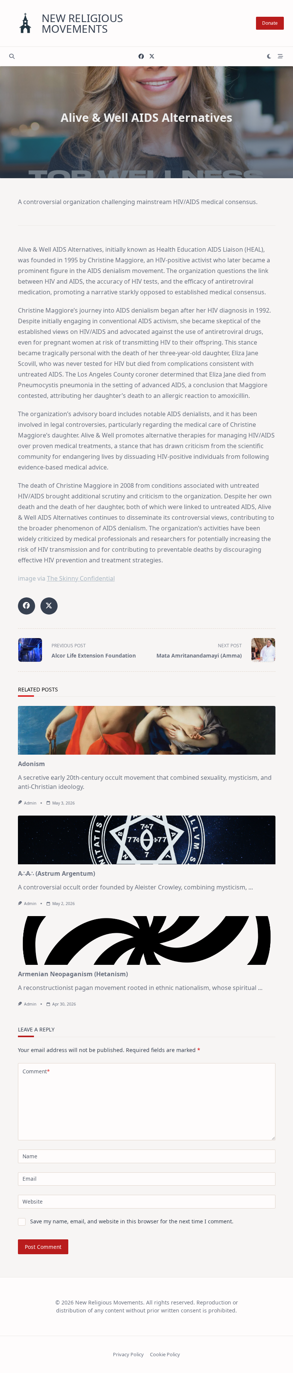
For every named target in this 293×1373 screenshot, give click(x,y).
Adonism (31, 764)
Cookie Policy (165, 1354)
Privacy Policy (128, 1354)
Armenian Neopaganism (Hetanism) (73, 974)
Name (30, 1156)
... (250, 887)
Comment (36, 1071)
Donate (270, 23)
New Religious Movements (82, 23)
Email (30, 1178)
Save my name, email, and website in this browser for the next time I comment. (131, 1221)
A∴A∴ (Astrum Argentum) (56, 873)
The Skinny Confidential (81, 578)
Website (33, 1201)
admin (30, 803)
